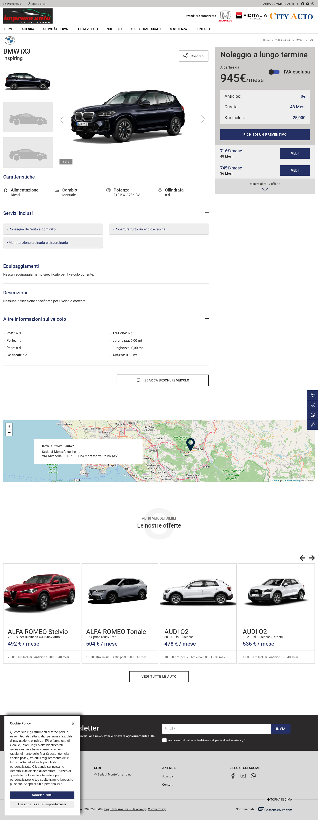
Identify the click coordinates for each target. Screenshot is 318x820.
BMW (299, 40)
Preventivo (14, 3)
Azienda (28, 29)
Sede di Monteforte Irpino (114, 774)
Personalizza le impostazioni (42, 804)
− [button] (9, 432)
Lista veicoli (88, 29)
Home (8, 29)
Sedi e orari (38, 3)
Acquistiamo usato (145, 29)
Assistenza (178, 29)
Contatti (203, 29)
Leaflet (275, 480)
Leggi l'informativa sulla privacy (125, 809)
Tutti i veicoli (282, 40)
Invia (281, 729)
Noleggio (114, 29)
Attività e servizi (56, 29)
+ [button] (9, 426)
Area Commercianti (278, 3)
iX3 (311, 40)
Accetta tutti (42, 795)
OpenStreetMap (292, 480)
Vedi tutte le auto (158, 676)
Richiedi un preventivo (264, 135)
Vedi (295, 153)
